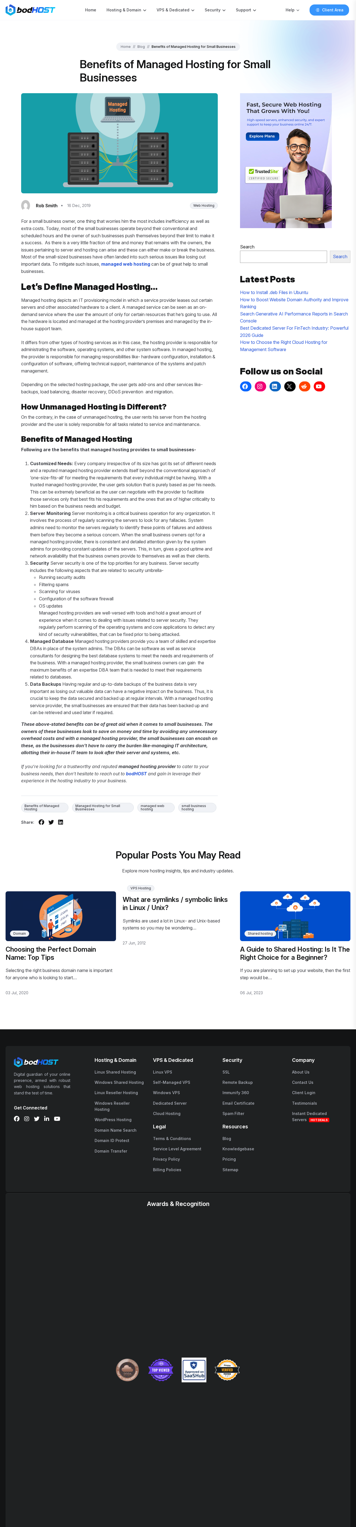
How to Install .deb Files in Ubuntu (274, 292)
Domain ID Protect (112, 1140)
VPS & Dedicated (173, 10)
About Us (301, 1072)
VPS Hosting (140, 888)
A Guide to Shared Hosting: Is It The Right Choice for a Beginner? (295, 953)
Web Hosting (203, 205)
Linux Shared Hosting (115, 1072)
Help (290, 10)
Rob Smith (47, 205)
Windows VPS (166, 1092)
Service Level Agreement (177, 1148)
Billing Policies (167, 1169)
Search (247, 247)
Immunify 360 (235, 1092)
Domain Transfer (111, 1151)
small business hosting (194, 807)
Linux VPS (162, 1072)
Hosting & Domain (124, 10)
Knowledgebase (238, 1148)
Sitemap (230, 1169)
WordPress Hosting (113, 1119)
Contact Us (302, 1082)
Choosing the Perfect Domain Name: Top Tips (51, 953)
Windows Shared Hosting (119, 1082)
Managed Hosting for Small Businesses (97, 807)
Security (213, 10)
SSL (226, 1072)
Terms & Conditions (172, 1138)
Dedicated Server (170, 1103)
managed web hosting (152, 807)
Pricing (229, 1159)
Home (90, 10)
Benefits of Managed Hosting (41, 807)
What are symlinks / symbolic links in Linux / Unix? (175, 904)
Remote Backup (237, 1082)
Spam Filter (233, 1113)
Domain (19, 933)
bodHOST (136, 773)
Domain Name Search (116, 1130)
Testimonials (304, 1103)
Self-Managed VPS (171, 1082)
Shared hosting (260, 933)
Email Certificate (238, 1103)
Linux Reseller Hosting (116, 1092)
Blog (141, 47)
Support (243, 10)
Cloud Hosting (167, 1113)
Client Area (332, 10)
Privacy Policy (166, 1159)
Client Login (303, 1092)
